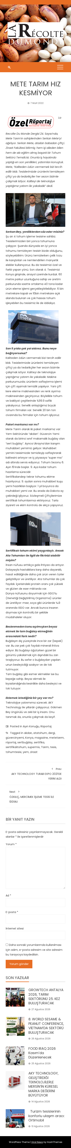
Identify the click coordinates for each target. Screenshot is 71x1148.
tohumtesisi (13, 752)
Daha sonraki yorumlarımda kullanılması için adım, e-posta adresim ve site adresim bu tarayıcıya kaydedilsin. (34, 949)
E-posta (12, 912)
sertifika (39, 742)
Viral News (37, 1142)
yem (26, 752)
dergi (51, 733)
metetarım (56, 738)
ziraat (33, 752)
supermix (34, 747)
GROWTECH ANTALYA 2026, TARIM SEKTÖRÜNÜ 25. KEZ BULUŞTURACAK (45, 996)
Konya (29, 738)
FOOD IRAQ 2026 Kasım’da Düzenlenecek (42, 1053)
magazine (41, 738)
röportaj (11, 742)
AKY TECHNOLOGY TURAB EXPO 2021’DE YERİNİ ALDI (36, 773)
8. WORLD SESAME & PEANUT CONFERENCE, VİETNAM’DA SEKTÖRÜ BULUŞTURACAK (46, 1026)
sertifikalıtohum (16, 747)
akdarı (28, 733)
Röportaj (46, 726)
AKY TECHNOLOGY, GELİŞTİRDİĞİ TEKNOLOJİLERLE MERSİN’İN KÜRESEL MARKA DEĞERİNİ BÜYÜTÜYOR (43, 1084)
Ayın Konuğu (31, 726)
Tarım (45, 747)
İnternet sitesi (15, 928)
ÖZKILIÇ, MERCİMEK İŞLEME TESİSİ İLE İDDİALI (31, 796)
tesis (53, 747)
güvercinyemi (15, 738)
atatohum (40, 733)
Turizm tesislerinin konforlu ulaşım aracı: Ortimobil (46, 1116)
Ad (8, 895)
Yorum (11, 844)
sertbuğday (25, 742)
